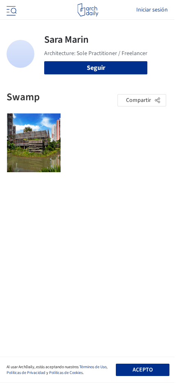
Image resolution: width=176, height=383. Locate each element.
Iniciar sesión (152, 10)
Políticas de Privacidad (26, 373)
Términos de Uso (92, 367)
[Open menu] (10, 10)
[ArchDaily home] (87, 9)
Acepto (143, 370)
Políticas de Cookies (66, 373)
